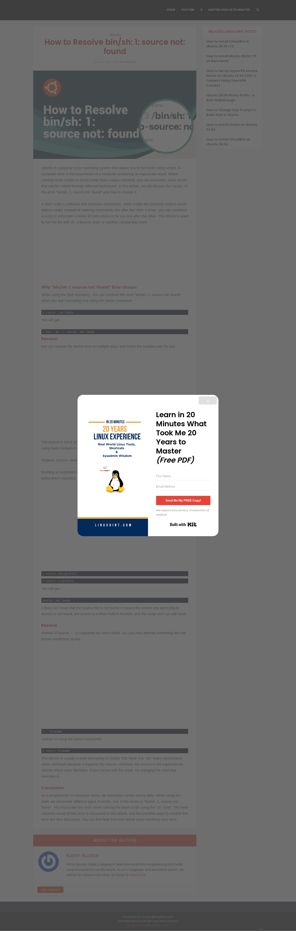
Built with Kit (183, 524)
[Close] (208, 400)
